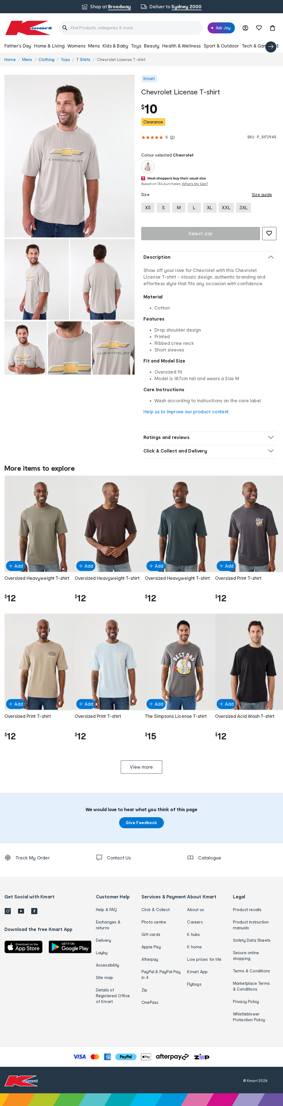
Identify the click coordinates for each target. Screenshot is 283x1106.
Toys (136, 45)
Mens (94, 45)
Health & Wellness (181, 45)
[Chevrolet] (147, 166)
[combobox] (131, 28)
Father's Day (17, 45)
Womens (76, 45)
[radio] (69, 156)
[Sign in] (245, 28)
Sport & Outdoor (221, 45)
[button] (272, 28)
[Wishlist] (259, 28)
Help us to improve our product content (186, 411)
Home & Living (49, 45)
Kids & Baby (115, 45)
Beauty (151, 45)
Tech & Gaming (258, 45)
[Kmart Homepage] (28, 28)
